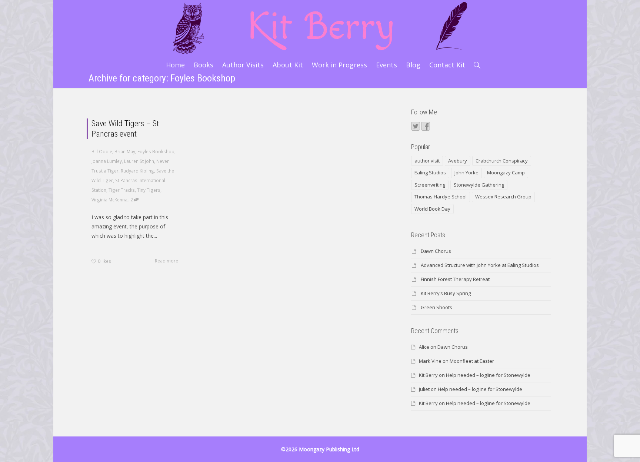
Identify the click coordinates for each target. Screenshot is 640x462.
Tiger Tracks (122, 190)
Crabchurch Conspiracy (502, 160)
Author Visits (243, 64)
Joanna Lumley (106, 161)
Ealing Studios (430, 172)
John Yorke (466, 172)
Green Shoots (436, 307)
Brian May (124, 151)
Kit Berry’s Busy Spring (446, 293)
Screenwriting (429, 184)
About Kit (288, 64)
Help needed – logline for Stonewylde (488, 375)
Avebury (457, 160)
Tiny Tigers (148, 190)
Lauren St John (139, 161)
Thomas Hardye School (440, 196)
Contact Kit (447, 64)
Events (386, 64)
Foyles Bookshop (155, 151)
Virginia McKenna (109, 199)
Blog (413, 64)
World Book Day (432, 208)
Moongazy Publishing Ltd (329, 449)
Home (175, 64)
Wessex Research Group (503, 196)
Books (203, 64)
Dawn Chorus (436, 251)
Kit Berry (428, 375)
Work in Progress (339, 64)
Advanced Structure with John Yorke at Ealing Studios (480, 265)
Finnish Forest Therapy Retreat (455, 279)
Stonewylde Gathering (479, 184)
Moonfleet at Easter (472, 361)
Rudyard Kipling (137, 171)
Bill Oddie (101, 151)
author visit (427, 160)
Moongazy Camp (506, 172)
